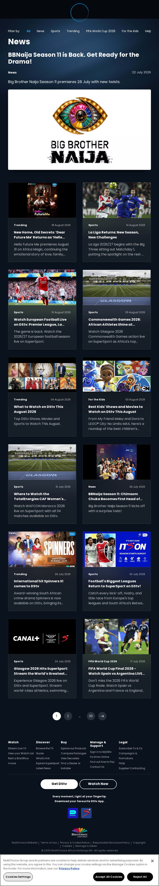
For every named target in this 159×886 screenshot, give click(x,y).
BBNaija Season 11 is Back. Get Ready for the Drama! (73, 58)
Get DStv (59, 783)
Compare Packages (73, 753)
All (28, 31)
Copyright (139, 842)
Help (148, 31)
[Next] (102, 716)
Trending (73, 31)
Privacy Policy (69, 868)
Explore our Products (73, 748)
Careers (67, 846)
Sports (55, 31)
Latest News (43, 768)
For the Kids (130, 31)
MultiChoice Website (24, 842)
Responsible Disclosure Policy (111, 842)
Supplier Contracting (132, 768)
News (40, 31)
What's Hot (42, 758)
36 (91, 716)
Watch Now (98, 783)
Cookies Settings (18, 877)
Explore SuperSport (47, 763)
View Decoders (70, 758)
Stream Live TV (17, 748)
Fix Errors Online (99, 757)
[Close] (152, 860)
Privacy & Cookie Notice (74, 842)
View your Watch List (21, 753)
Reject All (140, 877)
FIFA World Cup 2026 (100, 31)
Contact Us (97, 767)
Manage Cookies (86, 846)
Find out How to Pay (102, 762)
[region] (79, 870)
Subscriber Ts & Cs (130, 748)
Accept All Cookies (108, 877)
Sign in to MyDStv (101, 752)
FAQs (122, 763)
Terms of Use (49, 842)
